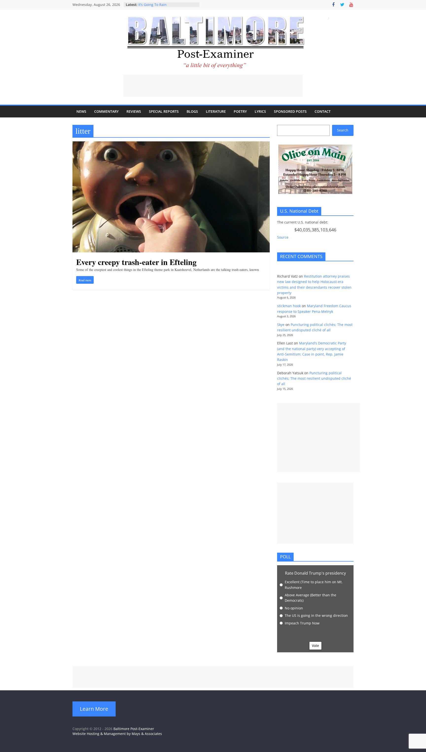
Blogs (192, 111)
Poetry (240, 111)
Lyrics (260, 111)
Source (282, 237)
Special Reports (164, 111)
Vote (315, 645)
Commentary (106, 111)
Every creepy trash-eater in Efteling (136, 262)
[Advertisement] (213, 86)
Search (342, 130)
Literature (216, 111)
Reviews (133, 111)
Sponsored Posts (290, 111)
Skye (280, 324)
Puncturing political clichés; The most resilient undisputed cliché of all (314, 378)
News (81, 111)
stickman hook (289, 305)
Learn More (94, 708)
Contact (323, 111)
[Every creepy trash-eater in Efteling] (171, 144)
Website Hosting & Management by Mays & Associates (117, 733)
